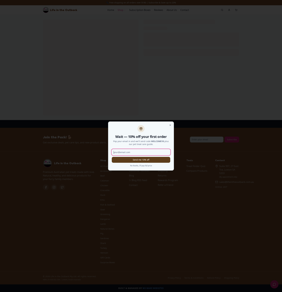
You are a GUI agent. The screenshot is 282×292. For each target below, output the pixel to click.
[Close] (170, 125)
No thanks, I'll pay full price (141, 166)
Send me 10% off (141, 159)
